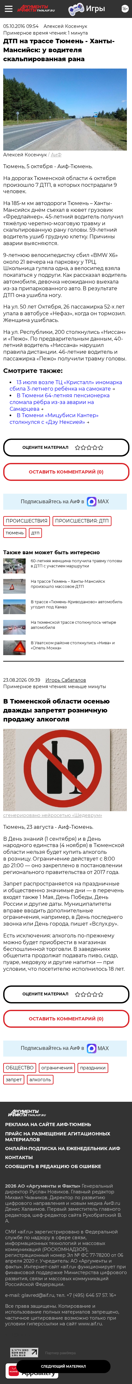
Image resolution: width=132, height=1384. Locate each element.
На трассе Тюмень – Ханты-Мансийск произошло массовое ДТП (68, 584)
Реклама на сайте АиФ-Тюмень (48, 1124)
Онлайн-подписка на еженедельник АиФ (62, 1148)
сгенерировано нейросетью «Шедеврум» (52, 815)
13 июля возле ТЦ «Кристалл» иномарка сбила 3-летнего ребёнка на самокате (66, 385)
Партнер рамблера (60, 1353)
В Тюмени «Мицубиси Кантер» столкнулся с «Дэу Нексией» (54, 418)
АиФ (56, 155)
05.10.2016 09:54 (20, 26)
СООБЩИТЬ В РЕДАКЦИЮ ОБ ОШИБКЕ (53, 1166)
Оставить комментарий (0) (66, 472)
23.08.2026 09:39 (21, 680)
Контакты (19, 1157)
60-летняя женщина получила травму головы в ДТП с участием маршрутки (76, 563)
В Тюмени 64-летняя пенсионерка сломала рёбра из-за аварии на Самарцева (60, 402)
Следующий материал (63, 1366)
